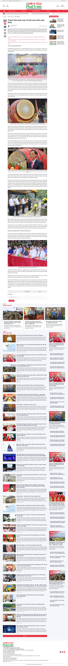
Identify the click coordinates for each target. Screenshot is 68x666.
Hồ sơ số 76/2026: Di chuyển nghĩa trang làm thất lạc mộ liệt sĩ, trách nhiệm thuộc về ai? (12, 322)
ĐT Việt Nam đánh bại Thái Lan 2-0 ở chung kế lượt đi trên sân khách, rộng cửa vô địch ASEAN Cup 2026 (57, 504)
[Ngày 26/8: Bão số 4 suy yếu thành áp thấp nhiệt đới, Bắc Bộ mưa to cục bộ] (9, 348)
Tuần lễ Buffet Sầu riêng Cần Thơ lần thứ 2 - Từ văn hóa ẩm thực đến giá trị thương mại (57, 553)
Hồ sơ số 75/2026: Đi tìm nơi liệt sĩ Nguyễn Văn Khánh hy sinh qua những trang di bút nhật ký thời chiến (57, 592)
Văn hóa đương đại (55, 333)
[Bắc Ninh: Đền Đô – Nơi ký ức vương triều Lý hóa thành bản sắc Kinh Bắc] (9, 518)
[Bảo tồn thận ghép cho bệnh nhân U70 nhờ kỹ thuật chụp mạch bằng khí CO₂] (9, 598)
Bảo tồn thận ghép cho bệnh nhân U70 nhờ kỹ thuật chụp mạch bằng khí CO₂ (57, 440)
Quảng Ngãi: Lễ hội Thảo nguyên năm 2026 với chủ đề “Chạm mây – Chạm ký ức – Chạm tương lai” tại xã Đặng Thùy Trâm (57, 544)
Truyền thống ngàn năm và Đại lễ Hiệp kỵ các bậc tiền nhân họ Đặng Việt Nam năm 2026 (57, 482)
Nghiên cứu (17, 341)
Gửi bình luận (11, 300)
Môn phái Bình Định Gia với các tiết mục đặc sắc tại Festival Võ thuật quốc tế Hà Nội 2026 (57, 522)
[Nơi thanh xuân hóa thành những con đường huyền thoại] (55, 313)
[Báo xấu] (5, 36)
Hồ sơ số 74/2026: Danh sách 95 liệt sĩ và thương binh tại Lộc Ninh (57, 596)
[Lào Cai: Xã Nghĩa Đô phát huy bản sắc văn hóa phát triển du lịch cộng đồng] (9, 358)
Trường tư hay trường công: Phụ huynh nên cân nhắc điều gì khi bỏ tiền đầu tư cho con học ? (30, 575)
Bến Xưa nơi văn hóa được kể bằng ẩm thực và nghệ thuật (57, 557)
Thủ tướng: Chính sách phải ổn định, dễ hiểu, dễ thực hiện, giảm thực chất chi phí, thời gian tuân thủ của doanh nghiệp (31, 455)
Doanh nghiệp (18, 561)
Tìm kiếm (57, 6)
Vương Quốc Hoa (14, 25)
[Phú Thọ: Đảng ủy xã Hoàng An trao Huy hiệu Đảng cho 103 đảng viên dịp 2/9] (9, 437)
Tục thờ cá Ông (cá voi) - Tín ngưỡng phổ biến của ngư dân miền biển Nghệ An (56, 478)
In (40, 291)
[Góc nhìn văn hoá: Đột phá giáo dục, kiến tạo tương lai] (9, 338)
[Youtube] (64, 652)
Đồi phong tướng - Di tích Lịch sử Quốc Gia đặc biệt (29, 545)
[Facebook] (60, 652)
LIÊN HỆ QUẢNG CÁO (38, 664)
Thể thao (52, 493)
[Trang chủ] (4, 11)
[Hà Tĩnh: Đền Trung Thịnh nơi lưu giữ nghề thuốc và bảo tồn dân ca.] (9, 538)
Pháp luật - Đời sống (19, 597)
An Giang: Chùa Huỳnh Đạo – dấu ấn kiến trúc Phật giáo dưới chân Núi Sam (57, 407)
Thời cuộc (17, 401)
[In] (5, 33)
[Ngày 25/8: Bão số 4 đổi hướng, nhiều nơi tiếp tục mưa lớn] (9, 509)
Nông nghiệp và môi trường (20, 511)
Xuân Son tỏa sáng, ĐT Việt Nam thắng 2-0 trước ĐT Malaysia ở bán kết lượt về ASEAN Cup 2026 (57, 513)
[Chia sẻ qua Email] (5, 30)
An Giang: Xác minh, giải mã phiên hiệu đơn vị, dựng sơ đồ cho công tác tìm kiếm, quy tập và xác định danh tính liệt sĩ (30, 395)
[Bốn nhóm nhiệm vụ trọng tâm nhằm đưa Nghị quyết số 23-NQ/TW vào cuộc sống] (9, 447)
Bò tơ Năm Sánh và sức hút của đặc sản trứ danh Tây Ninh (56, 561)
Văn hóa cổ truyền (55, 453)
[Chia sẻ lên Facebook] (5, 27)
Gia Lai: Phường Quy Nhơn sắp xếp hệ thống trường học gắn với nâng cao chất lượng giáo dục (57, 445)
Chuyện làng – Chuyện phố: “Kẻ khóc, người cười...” (28, 496)
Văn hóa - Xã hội (18, 382)
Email (4, 6)
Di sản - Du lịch (18, 542)
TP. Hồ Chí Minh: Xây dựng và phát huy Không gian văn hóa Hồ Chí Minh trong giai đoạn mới (57, 363)
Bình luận (5, 21)
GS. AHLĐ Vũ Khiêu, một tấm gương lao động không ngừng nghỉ (28, 13)
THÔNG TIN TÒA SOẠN (30, 664)
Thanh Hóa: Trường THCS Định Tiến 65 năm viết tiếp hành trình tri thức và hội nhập (57, 436)
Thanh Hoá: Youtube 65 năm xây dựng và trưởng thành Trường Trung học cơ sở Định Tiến (33, 322)
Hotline (7, 6)
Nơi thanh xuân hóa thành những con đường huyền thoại (54, 322)
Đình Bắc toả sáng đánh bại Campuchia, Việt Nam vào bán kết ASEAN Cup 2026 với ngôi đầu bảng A (57, 526)
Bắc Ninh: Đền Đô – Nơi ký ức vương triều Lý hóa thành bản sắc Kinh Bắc (57, 394)
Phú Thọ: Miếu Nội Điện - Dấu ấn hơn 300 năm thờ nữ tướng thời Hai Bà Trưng (57, 487)
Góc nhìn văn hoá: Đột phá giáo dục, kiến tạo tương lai (29, 335)
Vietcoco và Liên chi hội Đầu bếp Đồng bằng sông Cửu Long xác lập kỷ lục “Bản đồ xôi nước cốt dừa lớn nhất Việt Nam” (57, 566)
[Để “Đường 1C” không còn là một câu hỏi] (9, 408)
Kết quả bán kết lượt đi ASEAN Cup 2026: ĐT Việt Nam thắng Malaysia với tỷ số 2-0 (57, 518)
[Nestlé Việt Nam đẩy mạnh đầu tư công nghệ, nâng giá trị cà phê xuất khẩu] (9, 557)
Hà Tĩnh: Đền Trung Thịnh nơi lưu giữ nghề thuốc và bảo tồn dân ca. (57, 398)
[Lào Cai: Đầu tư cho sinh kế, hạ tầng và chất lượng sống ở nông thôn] (9, 607)
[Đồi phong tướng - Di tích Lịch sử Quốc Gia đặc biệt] (9, 548)
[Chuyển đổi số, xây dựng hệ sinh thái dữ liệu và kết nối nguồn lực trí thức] (9, 478)
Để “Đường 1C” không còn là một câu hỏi (26, 404)
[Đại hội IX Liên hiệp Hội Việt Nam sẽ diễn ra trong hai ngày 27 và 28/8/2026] (9, 468)
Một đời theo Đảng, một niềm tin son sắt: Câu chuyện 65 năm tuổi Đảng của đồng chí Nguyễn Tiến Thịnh (31, 424)
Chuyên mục (62, 6)
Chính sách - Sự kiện (19, 441)
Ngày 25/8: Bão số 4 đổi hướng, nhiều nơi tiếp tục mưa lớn (30, 505)
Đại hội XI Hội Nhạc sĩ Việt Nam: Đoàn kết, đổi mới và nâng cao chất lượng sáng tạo (57, 358)
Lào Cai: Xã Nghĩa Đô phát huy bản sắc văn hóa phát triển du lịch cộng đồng (56, 345)
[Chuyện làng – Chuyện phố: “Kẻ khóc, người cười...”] (9, 499)
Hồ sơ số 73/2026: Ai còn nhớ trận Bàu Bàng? (57, 601)
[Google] (62, 652)
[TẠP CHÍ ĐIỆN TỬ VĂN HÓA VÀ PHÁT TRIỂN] (34, 6)
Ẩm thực (52, 532)
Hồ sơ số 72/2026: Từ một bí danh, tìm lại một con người (57, 605)
